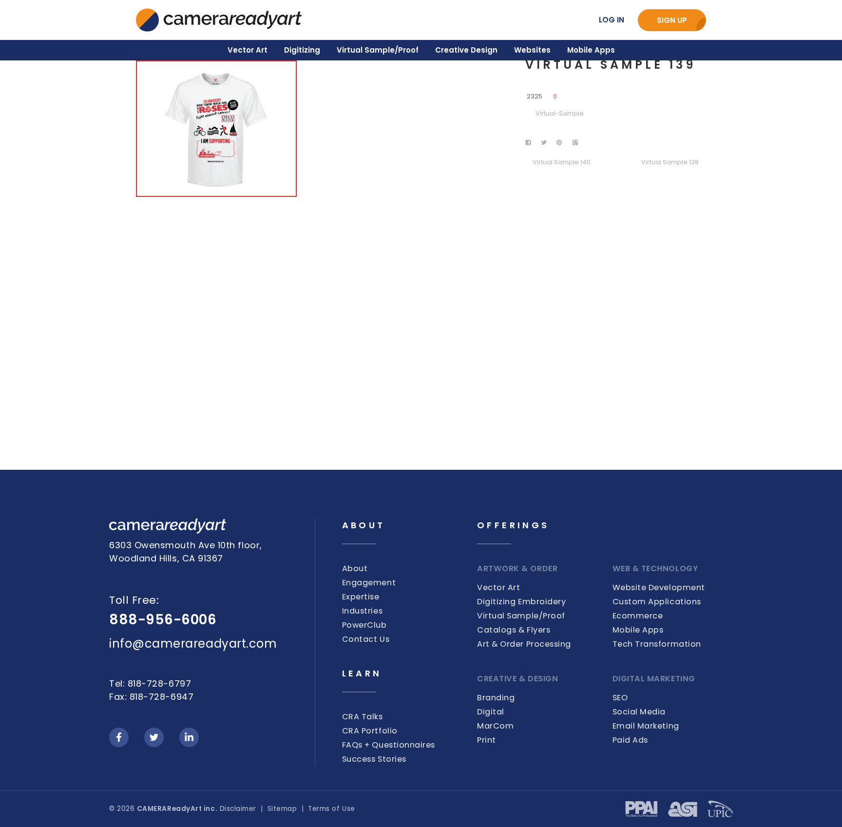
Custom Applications (656, 601)
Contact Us (365, 639)
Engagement (369, 582)
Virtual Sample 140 (562, 162)
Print (486, 740)
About (355, 568)
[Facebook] (119, 737)
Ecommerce (637, 615)
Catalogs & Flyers (513, 629)
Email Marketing (645, 725)
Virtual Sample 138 (670, 162)
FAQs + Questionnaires (388, 744)
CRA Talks (362, 716)
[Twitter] (154, 737)
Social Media (639, 711)
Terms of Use (331, 808)
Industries (362, 610)
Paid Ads (630, 740)
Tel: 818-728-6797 (150, 683)
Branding (496, 697)
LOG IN (611, 20)
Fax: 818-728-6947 (151, 697)
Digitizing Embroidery (521, 601)
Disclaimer (238, 808)
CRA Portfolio (370, 730)
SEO (620, 697)
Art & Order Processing (524, 644)
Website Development (658, 587)
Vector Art (498, 587)
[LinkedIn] (189, 737)
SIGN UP (672, 20)
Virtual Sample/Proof (521, 615)
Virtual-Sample (560, 113)
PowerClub (364, 625)
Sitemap (282, 808)
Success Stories (374, 759)
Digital (490, 711)
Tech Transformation (656, 644)
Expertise (361, 596)
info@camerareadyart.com (193, 643)
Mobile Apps (638, 629)
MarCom (495, 725)
